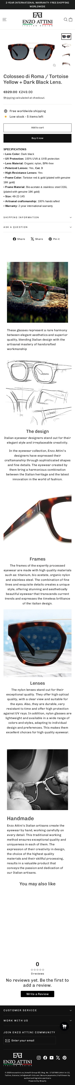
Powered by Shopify (37, 1081)
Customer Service (20, 1010)
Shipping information (21, 217)
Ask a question (15, 227)
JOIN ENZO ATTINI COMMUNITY (29, 1032)
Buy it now (37, 138)
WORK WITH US (15, 1020)
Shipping (9, 97)
